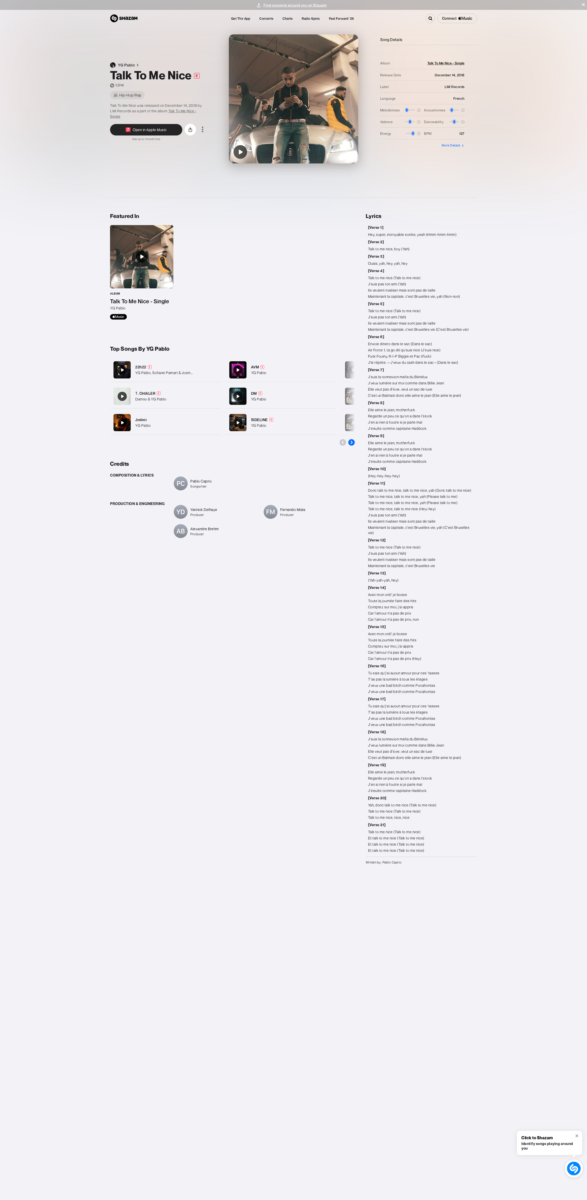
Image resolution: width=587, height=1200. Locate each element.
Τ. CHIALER (145, 393)
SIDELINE (259, 419)
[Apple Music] (118, 317)
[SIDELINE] (281, 423)
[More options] (202, 129)
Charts (287, 18)
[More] (214, 370)
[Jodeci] (165, 423)
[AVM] (281, 370)
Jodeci (141, 419)
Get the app (240, 18)
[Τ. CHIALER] (165, 396)
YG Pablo (143, 425)
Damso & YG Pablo (150, 399)
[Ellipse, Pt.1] (353, 370)
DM (254, 393)
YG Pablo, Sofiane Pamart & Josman (165, 372)
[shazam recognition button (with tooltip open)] (574, 1168)
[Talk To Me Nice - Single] (141, 272)
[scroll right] (351, 442)
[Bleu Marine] (353, 422)
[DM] (281, 396)
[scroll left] (343, 442)
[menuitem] (241, 18)
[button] (583, 4)
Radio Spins (311, 18)
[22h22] (165, 370)
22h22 (140, 367)
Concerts (266, 18)
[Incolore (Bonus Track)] (353, 396)
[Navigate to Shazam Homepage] (124, 18)
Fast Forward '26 (341, 18)
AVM (255, 367)
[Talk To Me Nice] (240, 152)
